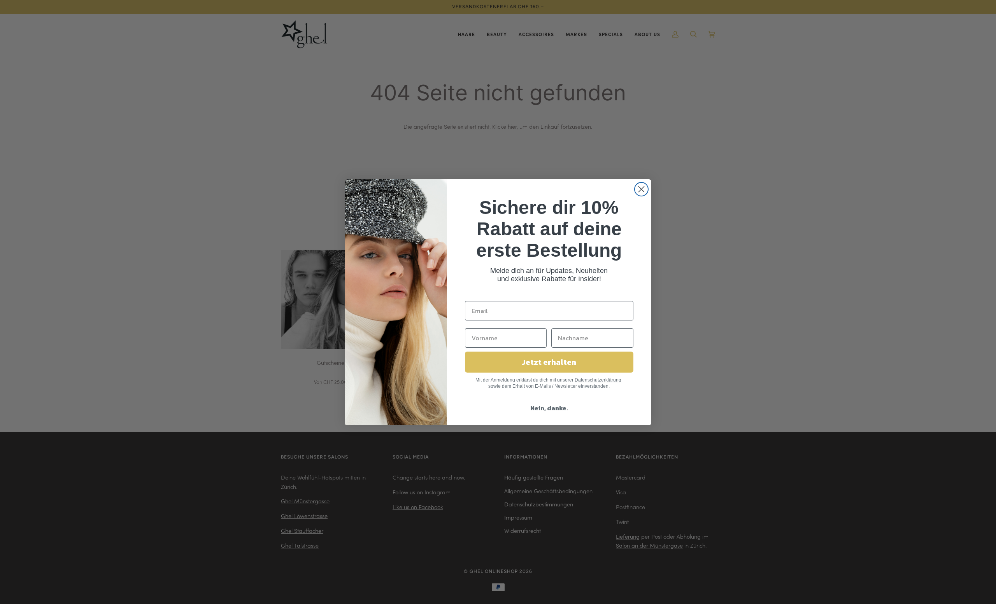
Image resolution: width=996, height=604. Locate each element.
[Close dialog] (641, 189)
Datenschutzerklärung (598, 380)
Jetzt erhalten (549, 362)
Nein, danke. (549, 408)
